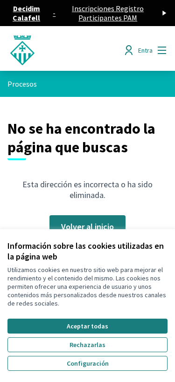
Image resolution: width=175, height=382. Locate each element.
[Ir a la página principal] (66, 50)
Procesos (22, 84)
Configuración (88, 363)
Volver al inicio (87, 226)
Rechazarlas (87, 345)
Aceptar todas (87, 326)
